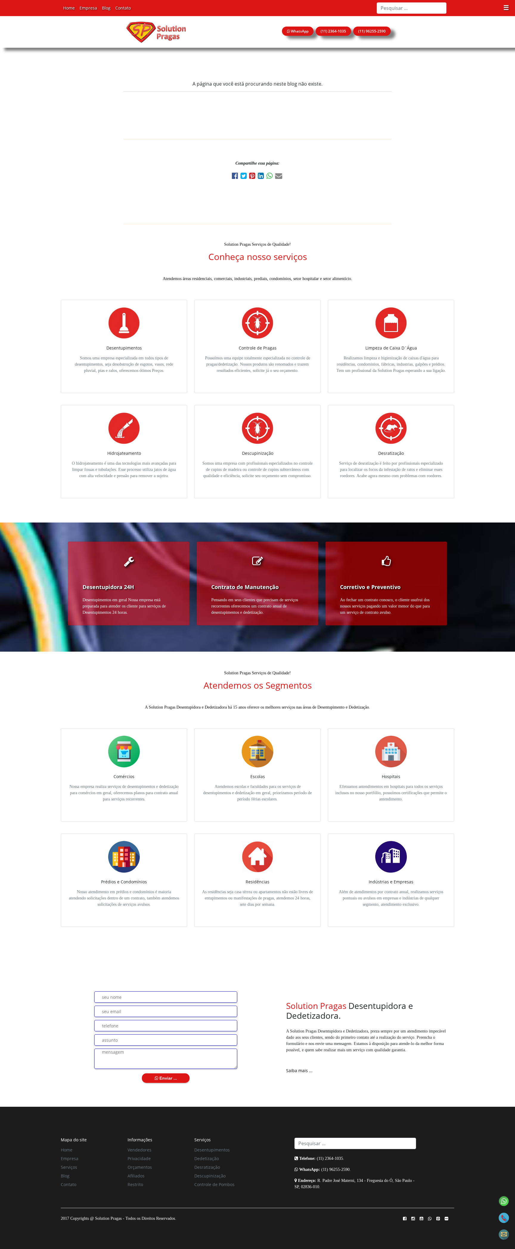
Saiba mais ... (299, 1070)
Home (69, 8)
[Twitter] (245, 177)
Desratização (207, 1167)
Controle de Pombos (214, 1184)
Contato (123, 8)
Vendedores (139, 1150)
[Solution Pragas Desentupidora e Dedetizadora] (156, 32)
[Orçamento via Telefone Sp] (504, 1217)
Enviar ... (167, 1078)
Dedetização (206, 1158)
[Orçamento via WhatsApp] (504, 1200)
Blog (106, 8)
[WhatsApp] (270, 177)
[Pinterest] (253, 177)
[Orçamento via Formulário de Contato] (504, 1234)
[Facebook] (236, 177)
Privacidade (139, 1158)
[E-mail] (279, 177)
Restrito (135, 1184)
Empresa (88, 8)
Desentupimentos (212, 1150)
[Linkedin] (262, 177)
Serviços (69, 1167)
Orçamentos (140, 1167)
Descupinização (210, 1176)
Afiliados (136, 1176)
